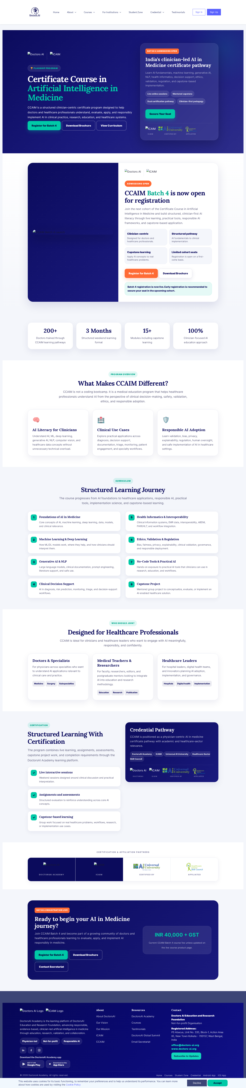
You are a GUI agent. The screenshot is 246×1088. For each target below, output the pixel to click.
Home (159, 1075)
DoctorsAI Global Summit (146, 1035)
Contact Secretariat (51, 966)
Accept (217, 1082)
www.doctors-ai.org (183, 1048)
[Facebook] (31, 1050)
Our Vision (102, 1022)
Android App (209, 1075)
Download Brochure (78, 125)
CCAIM (100, 1041)
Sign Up (214, 12)
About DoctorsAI (105, 1016)
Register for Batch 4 (44, 125)
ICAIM (99, 1035)
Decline (197, 1082)
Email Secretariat (141, 1041)
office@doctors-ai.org (185, 1045)
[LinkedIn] (23, 1050)
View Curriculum (111, 125)
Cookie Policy (73, 1084)
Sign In (198, 12)
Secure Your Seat (160, 113)
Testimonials (139, 1029)
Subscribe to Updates (186, 1056)
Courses (136, 1022)
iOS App (222, 1075)
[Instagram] (39, 1050)
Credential (196, 1075)
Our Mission (103, 1029)
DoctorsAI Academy (143, 1016)
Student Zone (181, 1075)
